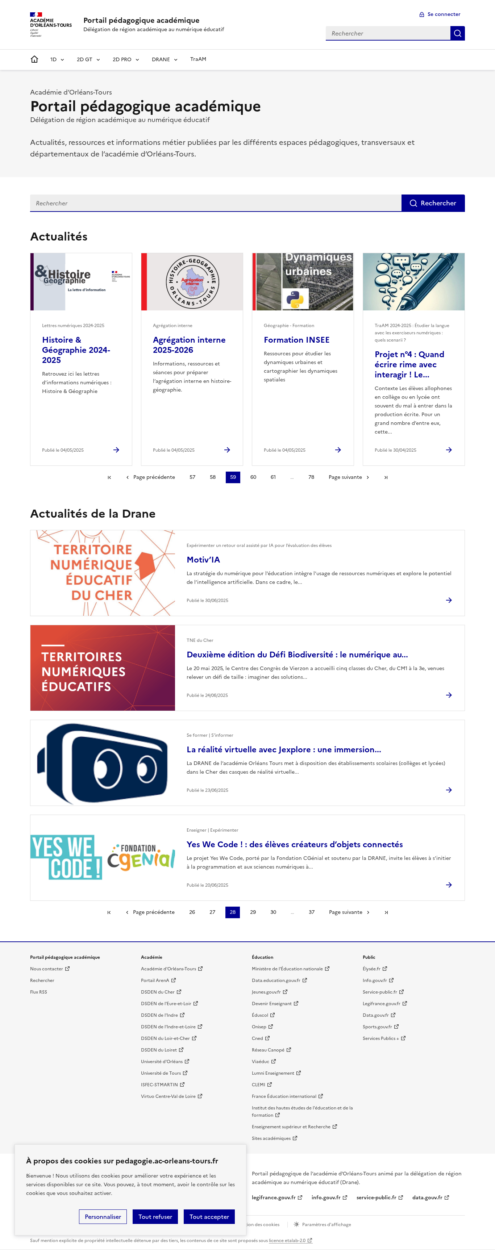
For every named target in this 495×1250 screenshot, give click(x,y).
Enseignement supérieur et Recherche (291, 1127)
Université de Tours (161, 1073)
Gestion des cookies (258, 1224)
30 (273, 912)
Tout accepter (209, 1216)
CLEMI (258, 1085)
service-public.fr (376, 1197)
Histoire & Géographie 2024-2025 (76, 350)
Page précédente (154, 477)
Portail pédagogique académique (141, 20)
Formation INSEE (297, 340)
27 (212, 912)
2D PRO (122, 59)
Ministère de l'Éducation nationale (287, 969)
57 (192, 477)
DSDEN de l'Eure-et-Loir (166, 1003)
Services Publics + (381, 1038)
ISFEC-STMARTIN (159, 1085)
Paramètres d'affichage (326, 1224)
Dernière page (386, 477)
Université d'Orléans (162, 1061)
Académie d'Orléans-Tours (168, 969)
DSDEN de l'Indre (159, 1015)
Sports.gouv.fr (377, 1027)
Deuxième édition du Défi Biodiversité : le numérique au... (297, 655)
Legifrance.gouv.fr (381, 1003)
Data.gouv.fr (376, 1015)
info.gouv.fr (326, 1197)
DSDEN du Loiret (159, 1050)
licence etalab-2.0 (287, 1240)
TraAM (198, 59)
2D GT (84, 59)
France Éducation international (284, 1096)
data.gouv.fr (427, 1197)
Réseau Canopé (268, 1050)
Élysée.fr (371, 969)
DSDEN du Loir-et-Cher (165, 1038)
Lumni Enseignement (273, 1073)
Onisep (259, 1027)
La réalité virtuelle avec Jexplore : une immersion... (284, 750)
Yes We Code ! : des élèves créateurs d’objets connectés (295, 844)
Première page (109, 477)
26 (192, 912)
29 (253, 912)
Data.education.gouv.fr (276, 980)
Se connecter (444, 14)
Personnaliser (103, 1216)
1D (53, 59)
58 (213, 477)
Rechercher (457, 33)
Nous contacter (46, 969)
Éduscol (260, 1015)
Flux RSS (38, 992)
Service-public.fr (380, 992)
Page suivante (345, 477)
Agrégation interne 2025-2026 (189, 345)
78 (311, 477)
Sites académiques (271, 1138)
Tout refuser (155, 1216)
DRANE (161, 59)
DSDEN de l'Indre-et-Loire (168, 1027)
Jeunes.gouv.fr (266, 992)
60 (253, 477)
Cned (257, 1038)
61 (273, 477)
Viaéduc (260, 1061)
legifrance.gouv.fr (274, 1197)
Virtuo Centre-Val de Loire (168, 1096)
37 (312, 912)
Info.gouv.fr (375, 980)
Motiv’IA (203, 560)
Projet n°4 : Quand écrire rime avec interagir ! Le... (409, 364)
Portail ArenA (155, 980)
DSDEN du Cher (158, 992)
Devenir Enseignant (272, 1003)
